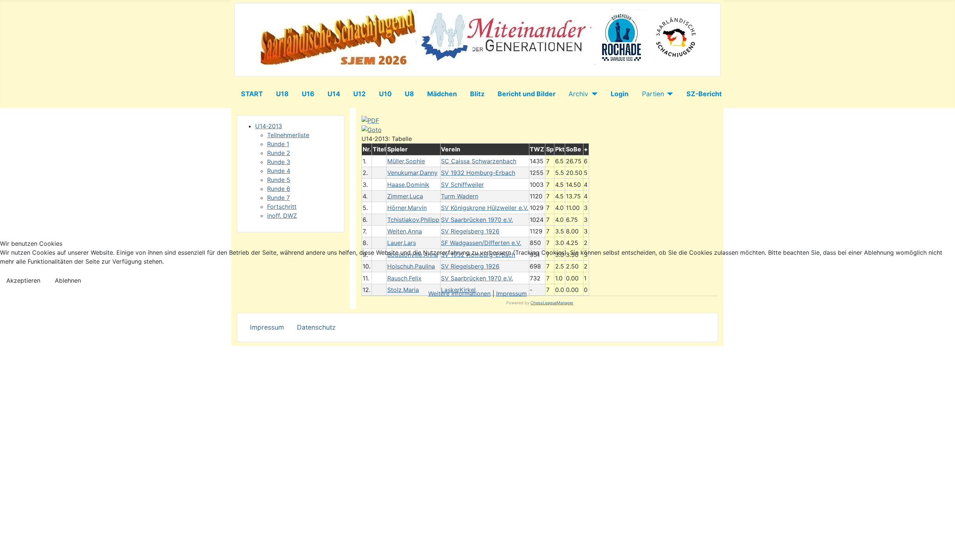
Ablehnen (68, 280)
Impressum (511, 293)
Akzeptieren (23, 280)
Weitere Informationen (459, 293)
